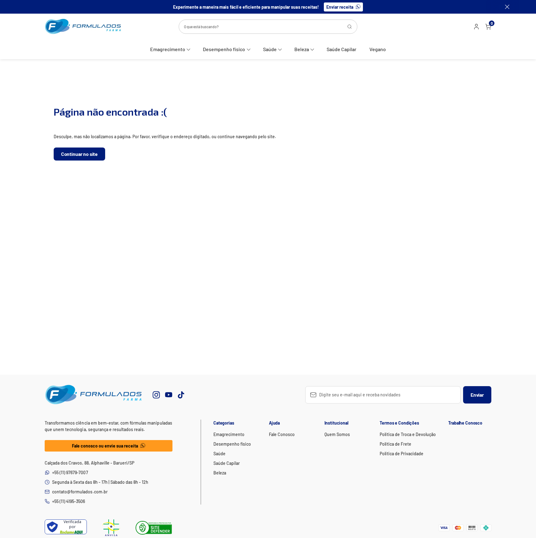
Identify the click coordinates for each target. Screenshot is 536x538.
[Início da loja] (83, 26)
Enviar (477, 395)
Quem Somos (337, 434)
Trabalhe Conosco (465, 423)
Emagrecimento (167, 49)
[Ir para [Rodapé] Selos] (111, 527)
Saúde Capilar (341, 49)
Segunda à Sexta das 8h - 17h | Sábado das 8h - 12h (100, 482)
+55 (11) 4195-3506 (68, 501)
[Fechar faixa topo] (504, 7)
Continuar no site (79, 154)
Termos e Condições (399, 423)
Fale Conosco (282, 434)
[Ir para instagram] (156, 395)
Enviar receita (339, 7)
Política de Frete (395, 444)
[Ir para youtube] (168, 395)
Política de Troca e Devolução (408, 434)
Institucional (336, 423)
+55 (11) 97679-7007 (70, 472)
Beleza (301, 49)
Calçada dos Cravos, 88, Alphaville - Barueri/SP (89, 462)
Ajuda (274, 423)
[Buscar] (349, 26)
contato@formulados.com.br (80, 491)
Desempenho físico (224, 49)
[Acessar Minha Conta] (476, 28)
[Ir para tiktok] (181, 395)
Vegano (377, 49)
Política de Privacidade (401, 453)
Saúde (270, 49)
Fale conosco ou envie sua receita (105, 445)
